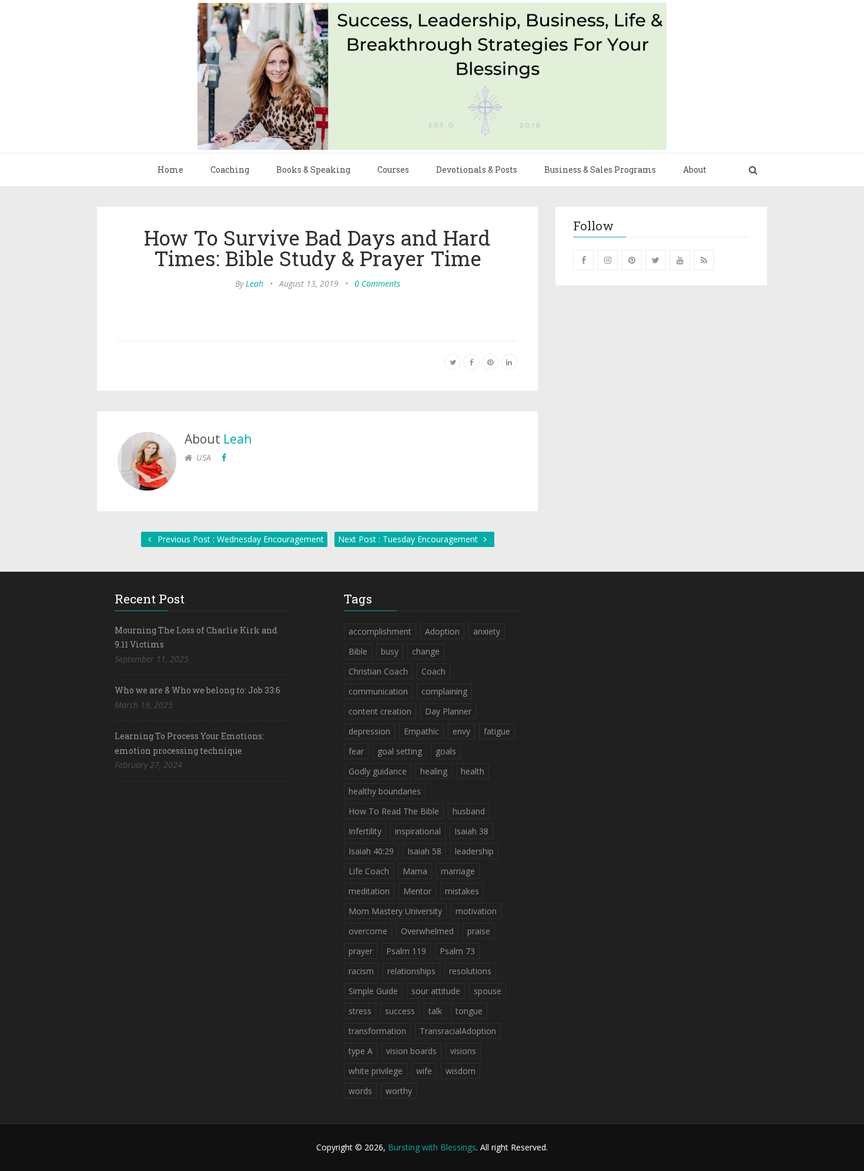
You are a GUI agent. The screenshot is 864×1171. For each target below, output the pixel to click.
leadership (474, 851)
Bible (358, 651)
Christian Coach (378, 671)
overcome (368, 931)
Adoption (442, 631)
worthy (399, 1090)
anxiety (486, 631)
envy (461, 731)
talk (435, 1010)
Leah (254, 283)
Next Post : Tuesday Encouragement (409, 539)
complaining (444, 691)
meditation (369, 891)
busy (389, 651)
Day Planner (448, 711)
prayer (361, 951)
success (400, 1010)
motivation (476, 911)
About (694, 169)
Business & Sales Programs (600, 169)
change (426, 651)
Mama (415, 871)
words (360, 1090)
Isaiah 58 (424, 851)
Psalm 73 (457, 951)
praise (478, 931)
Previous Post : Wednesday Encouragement (239, 539)
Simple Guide (373, 990)
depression (369, 731)
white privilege (376, 1070)
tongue (469, 1010)
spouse (487, 990)
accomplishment (380, 631)
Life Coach (369, 871)
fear (356, 751)
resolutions (470, 971)
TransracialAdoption (458, 1030)
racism (361, 971)
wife (424, 1070)
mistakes (462, 891)
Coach (433, 671)
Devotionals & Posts (476, 169)
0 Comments (377, 283)
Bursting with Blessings (432, 1147)
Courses (393, 169)
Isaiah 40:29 (371, 851)
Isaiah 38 (471, 831)
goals (446, 751)
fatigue (497, 731)
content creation (380, 711)
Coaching (229, 169)
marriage (458, 871)
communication (378, 691)
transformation (377, 1030)
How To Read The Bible (394, 811)
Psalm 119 (406, 951)
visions (463, 1050)
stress (360, 1010)
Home (170, 169)
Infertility (365, 831)
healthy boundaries (385, 791)
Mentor (417, 891)
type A (361, 1050)
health (472, 771)
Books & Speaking (313, 169)
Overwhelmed (427, 931)
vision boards (411, 1050)
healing (433, 771)
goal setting (399, 751)
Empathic (421, 731)
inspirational (418, 831)
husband (469, 811)
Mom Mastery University (395, 911)
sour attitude (435, 990)
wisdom (460, 1070)
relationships (411, 971)
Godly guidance (378, 771)
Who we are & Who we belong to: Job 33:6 (197, 690)
